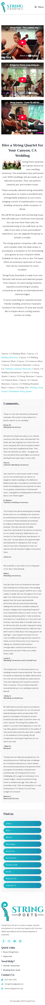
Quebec (9, 824)
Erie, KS (8, 872)
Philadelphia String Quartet (20, 391)
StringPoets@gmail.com (14, 984)
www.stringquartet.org (14, 988)
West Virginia (10, 844)
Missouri (9, 837)
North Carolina (11, 858)
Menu (41, 7)
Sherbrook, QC (11, 879)
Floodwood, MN (11, 865)
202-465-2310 (11, 979)
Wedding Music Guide (11, 970)
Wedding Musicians (9, 357)
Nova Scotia (10, 851)
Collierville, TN (11, 885)
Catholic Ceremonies (11, 966)
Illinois (8, 830)
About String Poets (10, 952)
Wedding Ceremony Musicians (18, 369)
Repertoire (7, 956)
